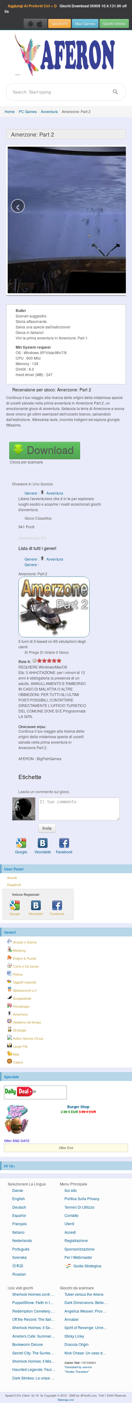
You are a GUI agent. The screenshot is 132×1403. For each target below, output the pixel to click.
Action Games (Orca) (28, 1038)
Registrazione (76, 1240)
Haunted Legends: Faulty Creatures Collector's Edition (36, 1369)
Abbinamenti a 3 (24, 990)
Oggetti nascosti (24, 982)
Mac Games (85, 23)
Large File (20, 1046)
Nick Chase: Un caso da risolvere (88, 1352)
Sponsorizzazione (79, 1248)
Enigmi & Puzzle (24, 958)
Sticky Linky (74, 1336)
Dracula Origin (76, 1344)
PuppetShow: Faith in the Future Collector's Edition (36, 1302)
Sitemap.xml (66, 1400)
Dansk (17, 1190)
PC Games (28, 111)
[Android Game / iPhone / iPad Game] (35, 23)
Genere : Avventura (44, 493)
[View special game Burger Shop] (16, 1120)
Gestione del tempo (26, 1022)
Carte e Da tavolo (25, 966)
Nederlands (22, 1240)
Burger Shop (78, 1106)
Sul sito (70, 1190)
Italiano (18, 1232)
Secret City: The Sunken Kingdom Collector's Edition (36, 1352)
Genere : (32, 564)
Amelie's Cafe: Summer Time (36, 1336)
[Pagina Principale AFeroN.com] (66, 55)
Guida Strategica (86, 1266)
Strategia (19, 1030)
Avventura (49, 111)
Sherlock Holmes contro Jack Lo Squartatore (36, 1294)
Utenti (69, 1223)
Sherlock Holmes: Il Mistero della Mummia (36, 1361)
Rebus (17, 974)
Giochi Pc (60, 23)
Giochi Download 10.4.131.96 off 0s (66, 8)
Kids (15, 1054)
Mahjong (18, 950)
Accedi (12, 877)
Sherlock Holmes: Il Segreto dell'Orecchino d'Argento (36, 1327)
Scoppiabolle (21, 998)
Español (19, 1215)
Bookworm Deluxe (27, 1344)
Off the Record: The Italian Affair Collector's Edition (36, 1319)
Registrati (14, 884)
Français (19, 1223)
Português (20, 1248)
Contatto (71, 1215)
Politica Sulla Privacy (81, 1198)
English (18, 1198)
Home (10, 111)
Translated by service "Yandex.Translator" (78, 1369)
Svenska (19, 1257)
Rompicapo (20, 1006)
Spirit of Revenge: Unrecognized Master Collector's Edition (88, 1327)
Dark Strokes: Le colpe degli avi (36, 1377)
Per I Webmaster (78, 1257)
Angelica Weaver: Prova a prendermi (88, 1310)
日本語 (17, 1265)
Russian (19, 1274)
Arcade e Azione (24, 942)
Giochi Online (114, 23)
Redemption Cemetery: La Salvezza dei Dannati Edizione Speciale (36, 1310)
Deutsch (19, 1207)
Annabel (71, 1319)
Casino (17, 1062)
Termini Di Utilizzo (79, 1207)
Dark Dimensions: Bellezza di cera (88, 1302)
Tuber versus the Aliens (83, 1294)
